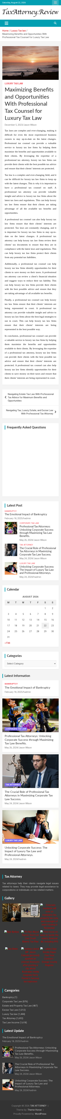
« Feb (7, 642)
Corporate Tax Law (29, 523)
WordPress (40, 1113)
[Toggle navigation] (6, 23)
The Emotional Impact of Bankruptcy (26, 514)
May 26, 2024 (26, 540)
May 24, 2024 (26, 558)
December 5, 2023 (14, 125)
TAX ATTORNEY (38, 1105)
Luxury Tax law (14, 83)
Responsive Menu (55, 2)
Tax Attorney (26, 545)
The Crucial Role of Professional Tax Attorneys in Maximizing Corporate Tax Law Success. (38, 551)
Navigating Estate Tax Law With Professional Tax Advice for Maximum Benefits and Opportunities (31, 397)
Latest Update (14, 1031)
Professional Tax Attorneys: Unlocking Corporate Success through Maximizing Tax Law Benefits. (29, 740)
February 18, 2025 (13, 518)
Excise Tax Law (10, 1010)
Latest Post (14, 505)
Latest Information (17, 675)
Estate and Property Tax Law (17, 1005)
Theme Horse (35, 1109)
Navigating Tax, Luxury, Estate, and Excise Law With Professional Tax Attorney (29, 412)
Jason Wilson (30, 125)
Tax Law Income (10, 1022)
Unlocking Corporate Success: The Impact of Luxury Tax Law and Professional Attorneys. (37, 569)
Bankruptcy (11, 511)
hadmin (27, 518)
